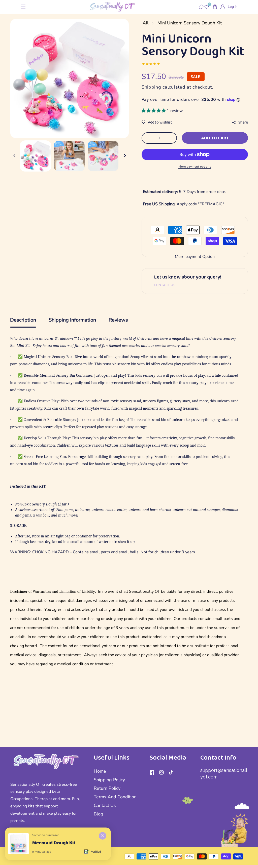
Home (100, 771)
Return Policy (107, 788)
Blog (98, 814)
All (145, 23)
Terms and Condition (115, 797)
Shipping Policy (109, 780)
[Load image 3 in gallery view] (103, 156)
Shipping (151, 87)
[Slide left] (14, 156)
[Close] (102, 836)
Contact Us (105, 805)
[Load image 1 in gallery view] (35, 156)
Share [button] (243, 122)
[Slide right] (124, 156)
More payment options (194, 167)
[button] (23, 7)
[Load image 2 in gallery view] (69, 156)
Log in (233, 6)
